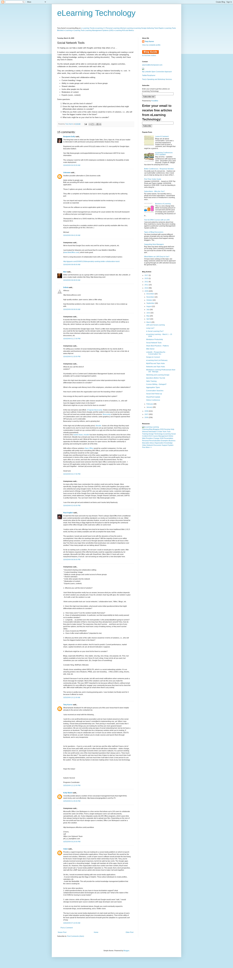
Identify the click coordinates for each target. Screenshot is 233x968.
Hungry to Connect (153, 357)
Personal (145, 441)
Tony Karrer (69, 124)
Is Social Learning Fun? (155, 331)
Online (170, 436)
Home (96, 932)
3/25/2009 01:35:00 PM (71, 801)
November (150, 297)
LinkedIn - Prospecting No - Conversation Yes (156, 353)
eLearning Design (139, 28)
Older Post (129, 932)
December (150, 294)
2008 (147, 411)
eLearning (167, 434)
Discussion (157, 445)
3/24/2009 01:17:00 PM (71, 339)
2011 (147, 285)
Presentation (168, 438)
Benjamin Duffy (69, 137)
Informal (145, 432)
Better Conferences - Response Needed (159, 169)
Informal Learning (126, 28)
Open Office (89, 448)
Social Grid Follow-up (154, 394)
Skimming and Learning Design (157, 375)
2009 (147, 291)
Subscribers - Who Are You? (154, 191)
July (148, 309)
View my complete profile (151, 45)
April (148, 319)
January (149, 407)
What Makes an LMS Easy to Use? (156, 257)
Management (163, 436)
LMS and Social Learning (155, 325)
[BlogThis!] (92, 124)
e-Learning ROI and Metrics (124, 30)
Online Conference (153, 400)
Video (144, 445)
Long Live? (150, 328)
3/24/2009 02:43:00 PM (71, 505)
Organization (159, 443)
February (149, 404)
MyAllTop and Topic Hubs (155, 363)
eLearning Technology (96, 13)
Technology (158, 434)
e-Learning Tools (78, 30)
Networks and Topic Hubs (155, 367)
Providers (149, 438)
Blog (151, 429)
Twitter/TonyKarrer (148, 75)
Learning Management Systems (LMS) (99, 30)
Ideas (152, 443)
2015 (147, 278)
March (148, 322)
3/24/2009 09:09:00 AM (71, 309)
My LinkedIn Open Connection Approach (157, 72)
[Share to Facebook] (97, 124)
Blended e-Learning (64, 30)
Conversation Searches (154, 391)
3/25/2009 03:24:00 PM (71, 842)
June (148, 313)
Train (169, 432)
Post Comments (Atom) (75, 936)
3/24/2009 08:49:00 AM (71, 265)
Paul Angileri (68, 513)
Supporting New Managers (154, 244)
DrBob (65, 287)
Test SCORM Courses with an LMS (157, 220)
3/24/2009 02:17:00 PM (71, 474)
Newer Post (62, 932)
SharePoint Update (153, 397)
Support (165, 445)
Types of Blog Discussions (153, 232)
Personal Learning (112, 28)
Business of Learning (163, 204)
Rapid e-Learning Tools (167, 28)
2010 (147, 288)
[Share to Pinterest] (100, 124)
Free (143, 447)
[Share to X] (95, 124)
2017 (147, 275)
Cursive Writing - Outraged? (156, 384)
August (149, 306)
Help (172, 429)
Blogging (156, 429)
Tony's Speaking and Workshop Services (157, 79)
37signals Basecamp (94, 410)
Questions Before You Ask (155, 378)
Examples (164, 441)
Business (172, 441)
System (170, 445)
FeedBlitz (154, 101)
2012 (147, 282)
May (148, 316)
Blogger (126, 951)
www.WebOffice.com (71, 252)
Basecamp (107, 414)
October (149, 300)
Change (156, 438)
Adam (65, 849)
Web (143, 438)
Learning (145, 429)
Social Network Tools (154, 343)
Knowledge (168, 443)
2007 (147, 414)
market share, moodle (81, 435)
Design (151, 434)
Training (145, 434)
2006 (147, 417)
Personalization (155, 441)
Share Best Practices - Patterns (157, 346)
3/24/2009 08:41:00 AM (71, 235)
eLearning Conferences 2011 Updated (164, 153)
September (150, 303)
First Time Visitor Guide (152, 179)
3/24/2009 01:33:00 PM (71, 357)
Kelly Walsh (67, 793)
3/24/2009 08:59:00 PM (71, 560)
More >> (149, 447)
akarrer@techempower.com (152, 65)
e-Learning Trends (88, 28)
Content (145, 436)
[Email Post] (85, 124)
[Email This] (90, 124)
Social (173, 434)
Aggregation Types (153, 387)
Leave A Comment (162, 136)
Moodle (98, 426)
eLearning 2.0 (100, 28)
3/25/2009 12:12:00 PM (71, 785)
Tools (164, 432)
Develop (167, 429)
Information (152, 432)
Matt (65, 272)
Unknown (66, 173)
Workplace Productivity (154, 339)
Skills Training (151, 381)
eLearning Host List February (156, 360)
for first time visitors (149, 55)
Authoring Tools (152, 28)
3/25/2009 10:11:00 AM (71, 697)
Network (150, 445)
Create (159, 432)
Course (155, 436)
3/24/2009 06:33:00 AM (71, 165)
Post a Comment (67, 928)
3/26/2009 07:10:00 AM (71, 923)
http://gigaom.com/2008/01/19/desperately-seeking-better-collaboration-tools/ (91, 261)
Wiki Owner (150, 349)
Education (146, 443)
